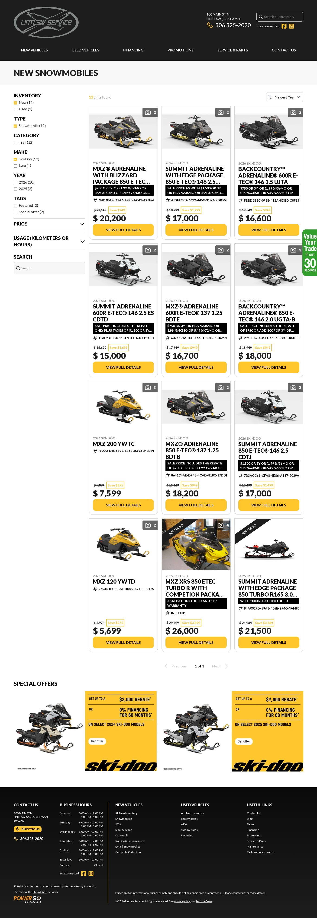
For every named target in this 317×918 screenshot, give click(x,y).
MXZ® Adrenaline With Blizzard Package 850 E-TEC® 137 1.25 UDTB (121, 175)
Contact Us (284, 50)
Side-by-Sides (123, 830)
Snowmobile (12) (32, 125)
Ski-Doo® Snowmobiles (129, 841)
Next (216, 666)
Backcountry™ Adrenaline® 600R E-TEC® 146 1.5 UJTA (268, 175)
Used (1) (25, 109)
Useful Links (259, 805)
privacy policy (182, 901)
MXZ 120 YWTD (114, 581)
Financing (133, 50)
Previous (179, 666)
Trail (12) (26, 142)
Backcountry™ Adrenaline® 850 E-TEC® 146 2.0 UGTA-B (266, 313)
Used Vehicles (85, 50)
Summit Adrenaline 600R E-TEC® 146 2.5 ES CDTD (123, 313)
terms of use (204, 901)
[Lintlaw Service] (46, 22)
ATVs (118, 824)
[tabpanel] (81, 839)
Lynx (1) (25, 165)
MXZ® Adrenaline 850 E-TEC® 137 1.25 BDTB (192, 450)
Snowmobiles (123, 818)
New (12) (26, 102)
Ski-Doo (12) (29, 159)
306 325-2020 (233, 25)
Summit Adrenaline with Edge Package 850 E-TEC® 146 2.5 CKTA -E (194, 175)
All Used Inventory (192, 813)
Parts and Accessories (261, 852)
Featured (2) (28, 205)
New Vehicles (34, 50)
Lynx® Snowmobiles (127, 846)
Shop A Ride (40, 892)
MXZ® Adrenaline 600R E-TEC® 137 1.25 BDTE (194, 313)
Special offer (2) (31, 212)
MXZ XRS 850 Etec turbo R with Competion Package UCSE (195, 588)
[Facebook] (284, 26)
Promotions (181, 50)
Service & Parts (232, 50)
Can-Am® (121, 835)
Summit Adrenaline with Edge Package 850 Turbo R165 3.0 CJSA (267, 588)
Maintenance (255, 846)
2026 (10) (26, 182)
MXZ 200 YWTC (114, 444)
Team (250, 824)
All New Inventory (126, 813)
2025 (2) (25, 188)
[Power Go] (55, 899)
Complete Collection (128, 852)
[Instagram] (291, 26)
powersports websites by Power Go (74, 886)
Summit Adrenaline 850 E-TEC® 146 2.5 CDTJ (267, 450)
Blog (249, 818)
